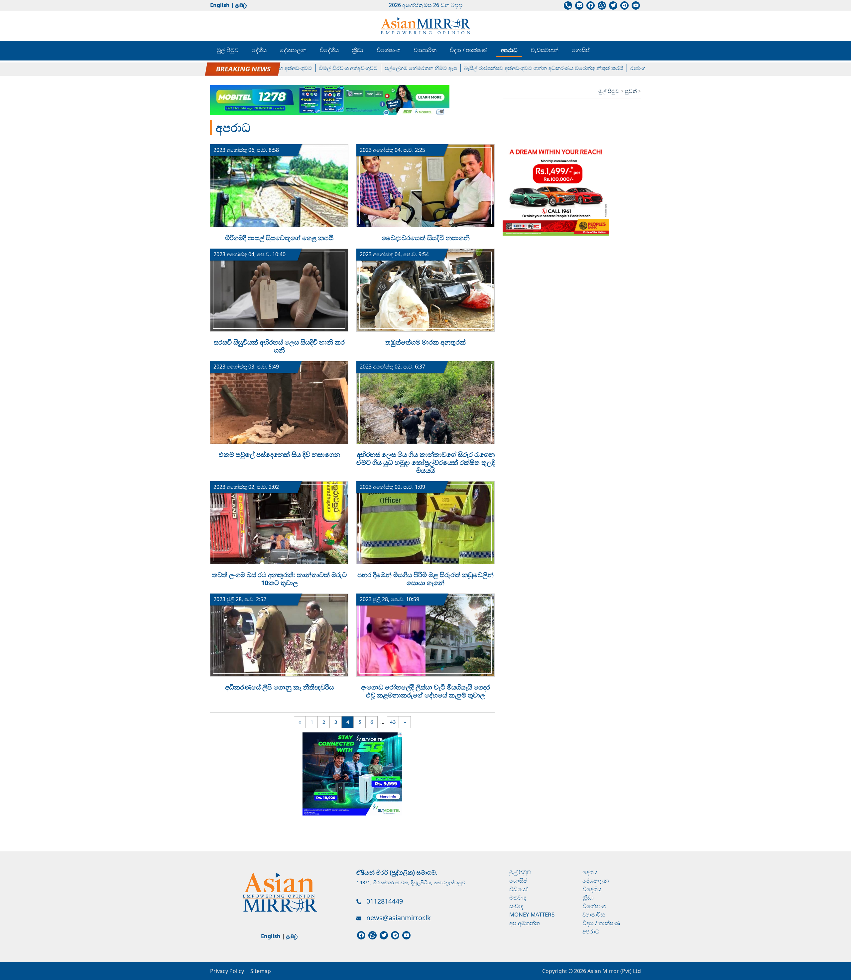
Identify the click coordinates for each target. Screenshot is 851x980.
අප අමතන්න (524, 923)
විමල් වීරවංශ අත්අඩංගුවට (324, 68)
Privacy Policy (227, 971)
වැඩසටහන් (544, 50)
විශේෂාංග (388, 50)
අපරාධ (509, 50)
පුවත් (631, 91)
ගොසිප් (581, 50)
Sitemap (260, 971)
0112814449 (384, 901)
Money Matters (531, 914)
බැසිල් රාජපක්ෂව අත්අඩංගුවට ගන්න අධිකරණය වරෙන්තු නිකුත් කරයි (519, 68)
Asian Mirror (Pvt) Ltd (613, 971)
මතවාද (517, 897)
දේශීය (259, 50)
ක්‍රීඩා (357, 50)
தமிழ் (241, 5)
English (220, 5)
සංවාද (516, 906)
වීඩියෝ (518, 889)
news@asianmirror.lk (398, 917)
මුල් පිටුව (227, 50)
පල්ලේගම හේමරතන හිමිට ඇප (397, 68)
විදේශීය (329, 50)
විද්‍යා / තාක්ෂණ (468, 50)
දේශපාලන (293, 50)
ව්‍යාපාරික (425, 50)
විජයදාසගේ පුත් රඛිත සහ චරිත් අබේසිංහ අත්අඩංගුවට (227, 68)
